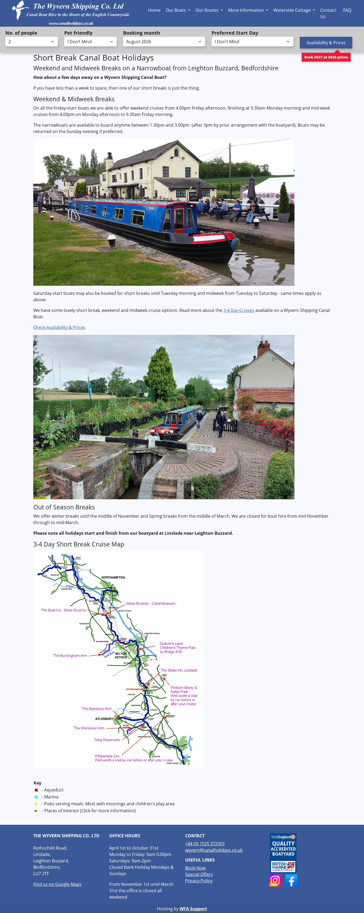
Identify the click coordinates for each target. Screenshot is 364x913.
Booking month (141, 33)
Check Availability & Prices (59, 327)
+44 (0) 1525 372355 (205, 844)
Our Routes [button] (208, 10)
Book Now (195, 868)
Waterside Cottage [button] (292, 10)
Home (154, 10)
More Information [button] (246, 10)
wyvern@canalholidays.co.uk (213, 850)
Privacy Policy (198, 881)
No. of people (21, 33)
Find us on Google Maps (57, 884)
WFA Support (193, 909)
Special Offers (199, 874)
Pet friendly (78, 33)
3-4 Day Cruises (238, 310)
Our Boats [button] (176, 10)
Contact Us (328, 13)
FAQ (347, 10)
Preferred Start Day (235, 33)
